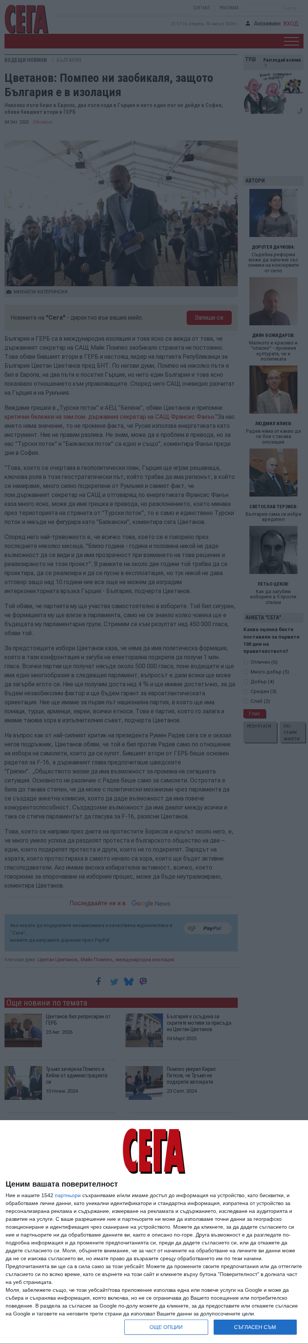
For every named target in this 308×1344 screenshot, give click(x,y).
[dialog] (154, 1232)
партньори (68, 1195)
